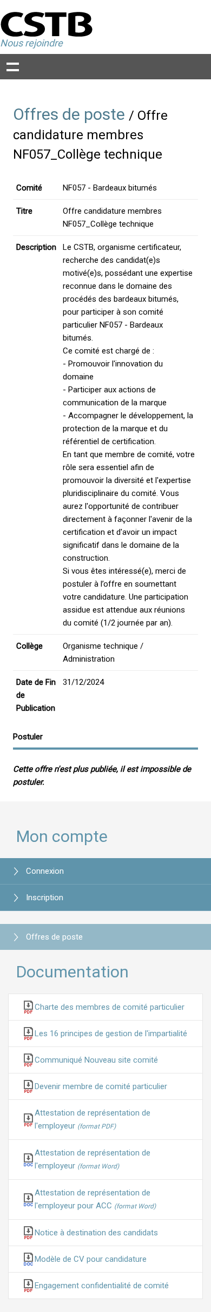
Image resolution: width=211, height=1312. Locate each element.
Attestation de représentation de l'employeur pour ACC (95, 1199)
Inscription (44, 897)
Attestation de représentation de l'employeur (92, 1119)
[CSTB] (47, 24)
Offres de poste (69, 114)
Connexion (45, 871)
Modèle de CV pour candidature (91, 1259)
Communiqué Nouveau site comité (96, 1060)
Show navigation (12, 66)
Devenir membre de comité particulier (101, 1086)
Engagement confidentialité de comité (102, 1285)
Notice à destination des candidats (96, 1233)
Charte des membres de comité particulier (109, 1007)
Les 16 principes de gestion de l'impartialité (111, 1033)
